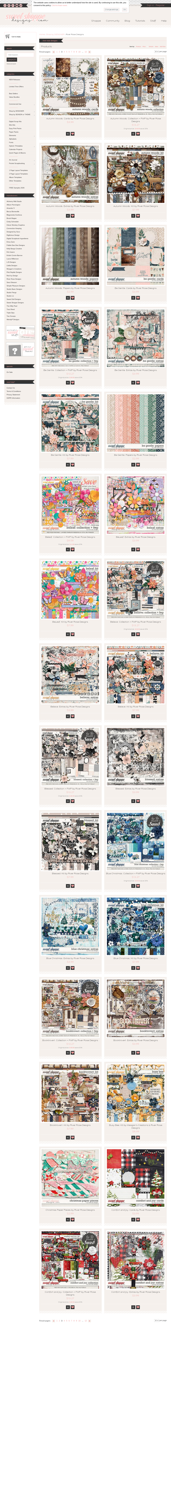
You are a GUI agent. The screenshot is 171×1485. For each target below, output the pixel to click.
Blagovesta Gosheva (14, 215)
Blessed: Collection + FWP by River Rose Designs (70, 789)
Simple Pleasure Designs (16, 286)
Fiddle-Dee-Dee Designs (16, 245)
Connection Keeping (14, 228)
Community (112, 21)
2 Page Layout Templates (18, 174)
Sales (156, 46)
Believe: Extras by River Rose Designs (70, 707)
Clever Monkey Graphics (16, 225)
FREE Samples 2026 (16, 188)
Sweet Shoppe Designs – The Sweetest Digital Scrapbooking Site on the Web (28, 18)
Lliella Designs (12, 265)
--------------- (13, 83)
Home (42, 34)
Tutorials (140, 21)
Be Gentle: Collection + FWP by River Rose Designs (70, 370)
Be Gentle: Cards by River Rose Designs (136, 288)
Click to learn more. (59, 5)
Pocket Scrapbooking (17, 163)
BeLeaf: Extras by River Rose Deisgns (135, 537)
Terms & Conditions (14, 391)
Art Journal (13, 160)
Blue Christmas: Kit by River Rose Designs (136, 958)
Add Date (163, 46)
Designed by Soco (13, 232)
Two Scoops (11, 316)
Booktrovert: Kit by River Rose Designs (70, 1125)
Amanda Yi (11, 208)
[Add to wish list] (73, 134)
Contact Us (11, 388)
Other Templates (15, 181)
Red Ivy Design (12, 276)
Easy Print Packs (15, 128)
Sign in (150, 5)
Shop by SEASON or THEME (19, 114)
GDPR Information (13, 398)
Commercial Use (15, 104)
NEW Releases (14, 80)
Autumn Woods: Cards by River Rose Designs (70, 119)
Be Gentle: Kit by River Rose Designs (70, 455)
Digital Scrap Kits (15, 121)
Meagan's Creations (14, 269)
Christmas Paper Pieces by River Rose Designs (70, 1210)
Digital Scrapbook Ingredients (17, 238)
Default (151, 46)
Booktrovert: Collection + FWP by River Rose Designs (70, 1041)
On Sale (10, 372)
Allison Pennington (13, 205)
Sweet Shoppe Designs (15, 303)
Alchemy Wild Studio (14, 201)
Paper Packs (13, 132)
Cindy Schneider (13, 222)
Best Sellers (13, 93)
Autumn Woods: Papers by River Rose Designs (70, 288)
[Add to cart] (68, 134)
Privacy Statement (13, 395)
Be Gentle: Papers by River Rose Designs (135, 455)
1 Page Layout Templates (18, 170)
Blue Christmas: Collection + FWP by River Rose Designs (135, 874)
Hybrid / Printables (16, 146)
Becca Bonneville (13, 211)
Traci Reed (11, 309)
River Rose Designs (14, 279)
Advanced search (11, 63)
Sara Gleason (12, 282)
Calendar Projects (15, 149)
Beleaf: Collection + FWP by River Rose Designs (70, 537)
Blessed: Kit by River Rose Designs (70, 874)
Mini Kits (12, 125)
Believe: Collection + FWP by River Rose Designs (135, 622)
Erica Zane (11, 242)
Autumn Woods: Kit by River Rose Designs (135, 206)
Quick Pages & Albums (17, 153)
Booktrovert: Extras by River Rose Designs (135, 1041)
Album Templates (15, 177)
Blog (127, 21)
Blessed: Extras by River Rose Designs (136, 789)
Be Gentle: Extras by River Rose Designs (136, 370)
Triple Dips (10, 313)
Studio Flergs (11, 292)
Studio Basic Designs (14, 289)
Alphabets (12, 139)
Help (164, 21)
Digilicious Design (13, 235)
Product (138, 46)
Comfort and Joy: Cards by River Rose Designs (135, 1210)
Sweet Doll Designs (14, 299)
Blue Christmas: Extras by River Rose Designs (70, 958)
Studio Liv (10, 296)
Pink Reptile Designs (14, 272)
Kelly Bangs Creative (14, 249)
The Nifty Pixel (12, 306)
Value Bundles (14, 97)
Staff (153, 21)
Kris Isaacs (11, 252)
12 (86, 52)
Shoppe (96, 21)
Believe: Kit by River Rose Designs (136, 707)
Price (144, 46)
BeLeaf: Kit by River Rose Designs (70, 622)
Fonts (11, 142)
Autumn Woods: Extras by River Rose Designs (70, 206)
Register (160, 5)
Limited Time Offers (16, 86)
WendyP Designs (13, 319)
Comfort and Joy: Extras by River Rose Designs (135, 1292)
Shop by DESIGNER (55, 34)
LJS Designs (11, 262)
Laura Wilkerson (13, 259)
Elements (12, 135)
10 (79, 52)
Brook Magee (12, 218)
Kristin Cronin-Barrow (14, 255)
